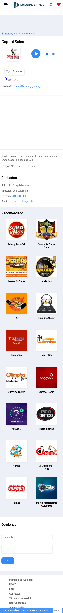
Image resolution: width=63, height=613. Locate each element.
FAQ (11, 589)
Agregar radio (16, 607)
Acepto (57, 610)
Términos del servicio (20, 598)
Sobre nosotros (17, 602)
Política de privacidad (21, 579)
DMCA (12, 584)
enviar (8, 560)
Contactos (14, 593)
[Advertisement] (31, 23)
